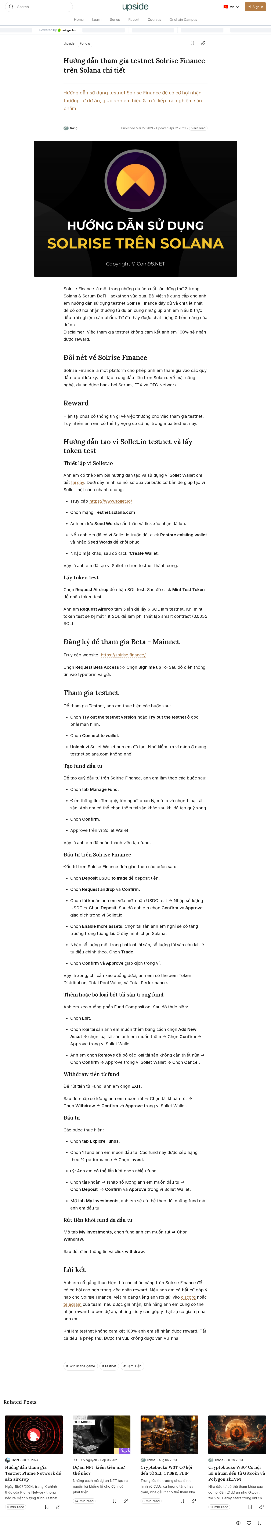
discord (188, 1297)
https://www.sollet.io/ (110, 501)
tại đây (77, 482)
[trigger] (39, 7)
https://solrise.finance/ (123, 654)
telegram (73, 1304)
